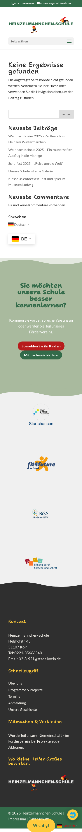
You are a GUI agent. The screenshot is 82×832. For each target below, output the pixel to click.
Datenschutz (38, 819)
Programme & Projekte (25, 690)
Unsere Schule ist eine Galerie (30, 171)
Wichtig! (41, 825)
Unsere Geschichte (22, 709)
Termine (14, 696)
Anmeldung (17, 703)
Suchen (67, 114)
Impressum (17, 819)
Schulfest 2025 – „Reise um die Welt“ (35, 163)
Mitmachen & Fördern (41, 355)
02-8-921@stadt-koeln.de (40, 659)
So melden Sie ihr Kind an (41, 346)
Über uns (15, 683)
